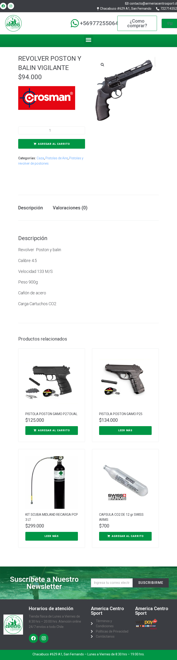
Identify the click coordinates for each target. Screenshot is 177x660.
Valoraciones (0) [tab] (70, 208)
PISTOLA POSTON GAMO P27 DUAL (51, 414)
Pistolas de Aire (56, 158)
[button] (88, 39)
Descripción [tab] (30, 208)
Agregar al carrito (54, 143)
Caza (40, 158)
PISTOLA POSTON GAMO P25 (120, 414)
